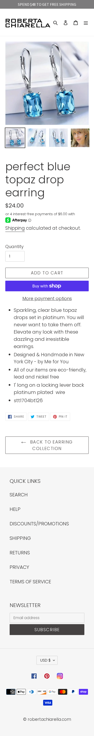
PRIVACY (19, 567)
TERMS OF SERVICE (30, 581)
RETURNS (20, 552)
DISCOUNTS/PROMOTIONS (39, 523)
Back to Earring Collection (50, 445)
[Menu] (86, 22)
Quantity (14, 246)
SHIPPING (20, 538)
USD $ (45, 660)
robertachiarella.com (49, 719)
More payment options (47, 298)
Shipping (15, 228)
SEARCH (19, 494)
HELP (15, 509)
